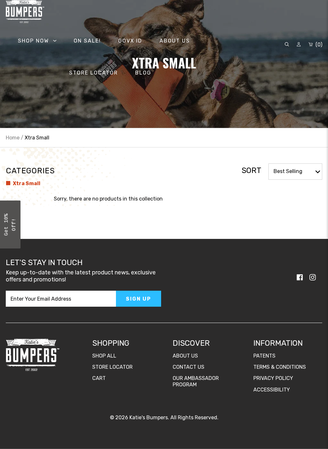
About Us (185, 356)
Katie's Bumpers (148, 417)
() (318, 45)
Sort (251, 170)
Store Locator (112, 367)
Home (13, 138)
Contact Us (188, 367)
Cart (99, 378)
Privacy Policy (273, 378)
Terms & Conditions (279, 367)
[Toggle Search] (287, 45)
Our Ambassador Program (196, 381)
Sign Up (138, 299)
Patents (264, 356)
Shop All (104, 356)
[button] (10, 224)
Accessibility (271, 390)
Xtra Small (26, 183)
